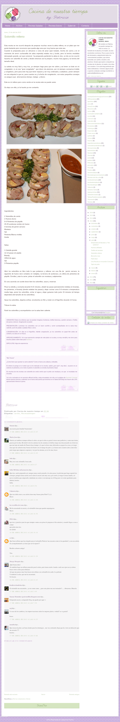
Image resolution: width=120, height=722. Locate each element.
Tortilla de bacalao (97, 250)
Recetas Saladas (35, 26)
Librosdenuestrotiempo (95, 145)
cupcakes (91, 121)
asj (10, 608)
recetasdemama (93, 180)
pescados (91, 165)
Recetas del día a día (94, 177)
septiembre (95, 232)
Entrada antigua (74, 694)
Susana (12, 425)
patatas (90, 160)
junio (93, 234)
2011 (91, 280)
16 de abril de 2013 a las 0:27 (23, 465)
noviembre (94, 226)
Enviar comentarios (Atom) (21, 699)
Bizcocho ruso (95, 256)
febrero (93, 271)
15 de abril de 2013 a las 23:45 (24, 432)
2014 (91, 218)
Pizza (89, 168)
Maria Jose (13, 437)
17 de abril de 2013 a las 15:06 (24, 636)
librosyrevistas (92, 148)
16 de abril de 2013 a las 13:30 (24, 500)
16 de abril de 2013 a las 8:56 (23, 486)
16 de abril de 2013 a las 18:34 (24, 532)
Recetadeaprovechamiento (96, 175)
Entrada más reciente (10, 694)
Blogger (107, 312)
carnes (17, 413)
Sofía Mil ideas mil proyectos (19, 470)
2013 (91, 221)
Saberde (90, 187)
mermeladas (92, 150)
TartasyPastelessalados (95, 197)
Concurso (91, 118)
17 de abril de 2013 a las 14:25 (24, 619)
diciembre (94, 223)
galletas (90, 136)
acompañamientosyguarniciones (98, 96)
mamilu (12, 624)
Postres (90, 170)
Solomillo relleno (14, 36)
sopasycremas (92, 192)
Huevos (90, 141)
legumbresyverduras (94, 143)
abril (92, 240)
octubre (93, 229)
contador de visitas (108, 323)
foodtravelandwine (16, 585)
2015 (91, 215)
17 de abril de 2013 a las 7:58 (23, 603)
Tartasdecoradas (93, 194)
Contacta (85, 26)
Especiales (91, 131)
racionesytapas (92, 172)
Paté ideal (94, 259)
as (10, 538)
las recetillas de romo (17, 505)
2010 (91, 282)
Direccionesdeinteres (94, 123)
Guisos (90, 138)
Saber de (71, 26)
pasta (89, 158)
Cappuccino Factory (67, 720)
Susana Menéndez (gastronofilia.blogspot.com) (25, 597)
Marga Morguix (15, 561)
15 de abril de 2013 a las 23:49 (24, 453)
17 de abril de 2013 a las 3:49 (23, 591)
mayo (93, 237)
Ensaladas (91, 126)
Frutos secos (92, 133)
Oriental (90, 155)
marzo (93, 268)
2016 (91, 212)
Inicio (43, 694)
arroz (89, 104)
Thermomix (91, 199)
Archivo (19, 26)
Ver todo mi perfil (94, 76)
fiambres (29, 339)
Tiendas (90, 202)
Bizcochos (91, 109)
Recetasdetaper (28, 413)
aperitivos (91, 101)
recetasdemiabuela (94, 182)
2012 (91, 277)
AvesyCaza (91, 106)
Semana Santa (92, 190)
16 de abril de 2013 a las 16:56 (24, 514)
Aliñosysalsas (92, 99)
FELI (11, 519)
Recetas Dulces (55, 26)
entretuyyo (91, 128)
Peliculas (90, 163)
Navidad (90, 153)
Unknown (13, 491)
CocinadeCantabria (94, 114)
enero (93, 273)
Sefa (11, 458)
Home (7, 26)
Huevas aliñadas (96, 247)
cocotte (90, 116)
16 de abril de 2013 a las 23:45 (24, 580)
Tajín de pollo (95, 264)
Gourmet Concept (71, 377)
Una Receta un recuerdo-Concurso (102, 261)
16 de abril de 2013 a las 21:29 (24, 556)
